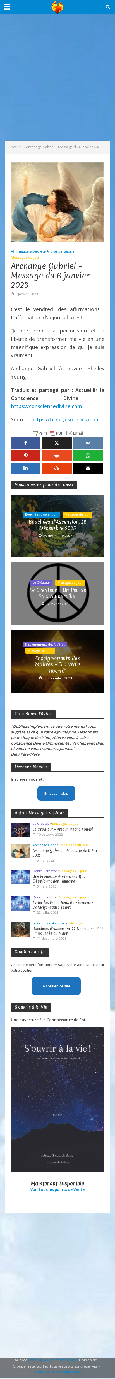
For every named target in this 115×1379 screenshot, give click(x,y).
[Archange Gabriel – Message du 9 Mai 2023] (20, 850)
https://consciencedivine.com (46, 406)
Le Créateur (41, 583)
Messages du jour (25, 257)
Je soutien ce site (56, 985)
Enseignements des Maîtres (45, 644)
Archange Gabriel (61, 251)
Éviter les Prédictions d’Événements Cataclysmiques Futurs (63, 905)
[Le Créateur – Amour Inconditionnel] (20, 829)
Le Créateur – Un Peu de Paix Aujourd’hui (57, 593)
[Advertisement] (57, 77)
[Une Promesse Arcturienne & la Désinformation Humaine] (20, 876)
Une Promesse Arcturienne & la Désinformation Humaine (59, 879)
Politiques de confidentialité (56, 1372)
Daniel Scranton (45, 871)
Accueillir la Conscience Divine (52, 1360)
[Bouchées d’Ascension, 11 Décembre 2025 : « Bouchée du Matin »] (20, 929)
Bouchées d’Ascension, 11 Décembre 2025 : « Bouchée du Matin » (68, 931)
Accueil (17, 147)
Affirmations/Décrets (28, 251)
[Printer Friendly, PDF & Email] (57, 433)
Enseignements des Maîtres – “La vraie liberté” (57, 664)
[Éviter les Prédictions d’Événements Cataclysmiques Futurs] (20, 903)
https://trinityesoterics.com (64, 419)
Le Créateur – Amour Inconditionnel (63, 829)
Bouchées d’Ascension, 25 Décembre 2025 (57, 525)
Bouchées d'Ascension (41, 514)
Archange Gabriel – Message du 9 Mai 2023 (65, 853)
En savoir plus (56, 793)
